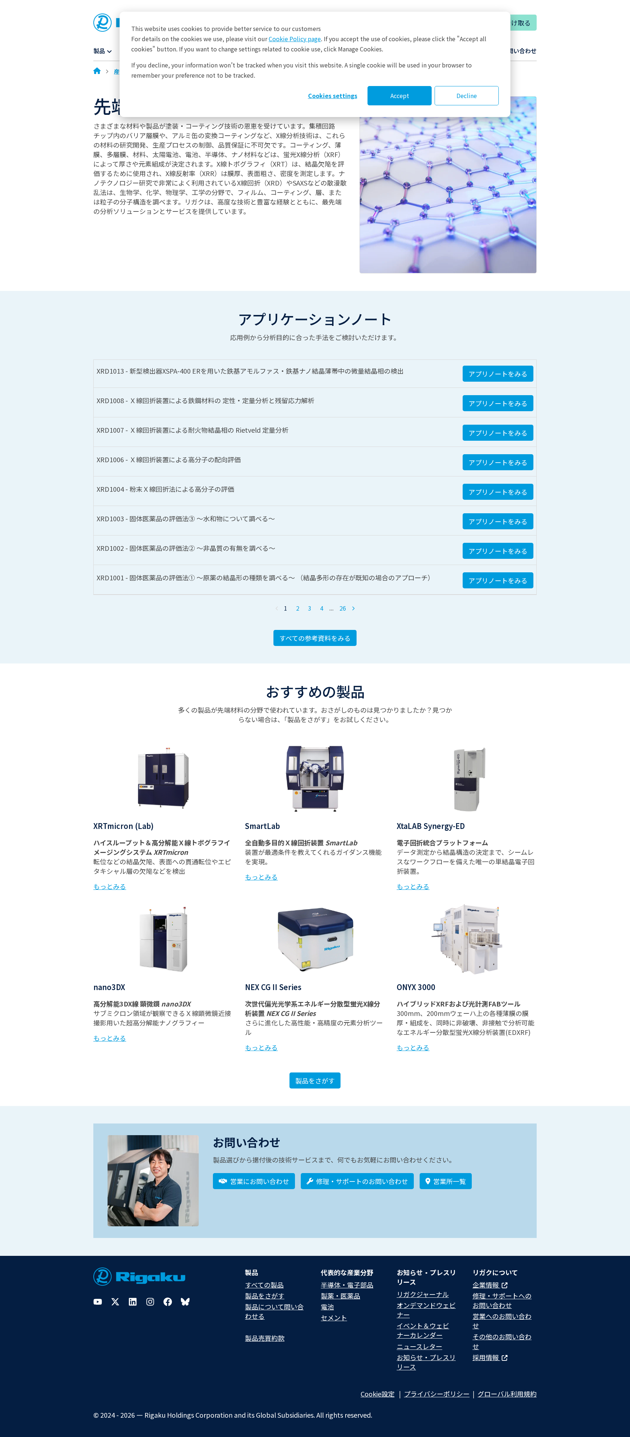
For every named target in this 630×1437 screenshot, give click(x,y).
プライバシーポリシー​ (437, 1393)
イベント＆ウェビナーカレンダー (423, 1330)
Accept (399, 95)
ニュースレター (419, 1346)
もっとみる (109, 886)
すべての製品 (264, 1284)
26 (342, 608)
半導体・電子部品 (347, 1284)
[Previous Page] (277, 608)
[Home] (97, 71)
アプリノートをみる (498, 373)
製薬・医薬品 (340, 1295)
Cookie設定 (377, 1393)
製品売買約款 (264, 1338)
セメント (334, 1317)
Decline (466, 95)
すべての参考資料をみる (315, 638)
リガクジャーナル (423, 1294)
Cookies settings (332, 95)
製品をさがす (315, 1080)
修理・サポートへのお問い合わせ (502, 1300)
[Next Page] (353, 608)
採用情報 (486, 1357)
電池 (327, 1306)
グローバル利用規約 (507, 1393)
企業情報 (486, 1284)
